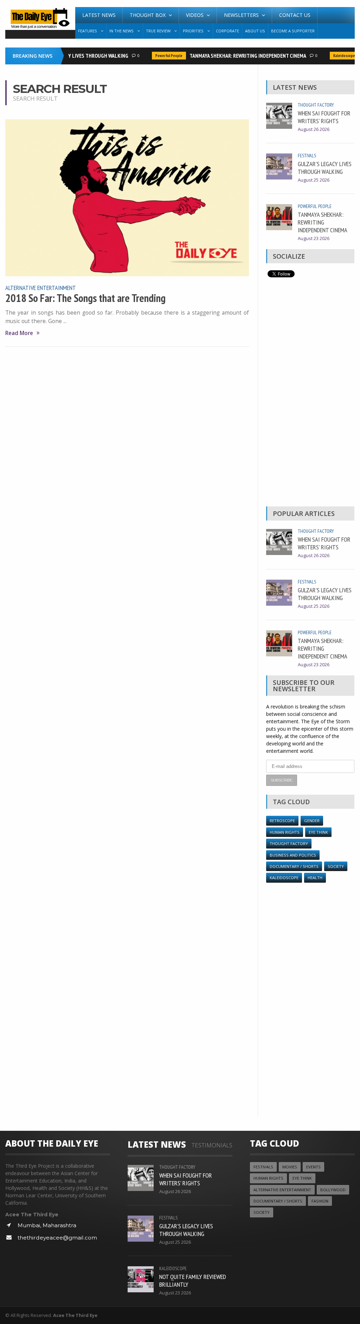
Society (336, 866)
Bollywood (333, 1189)
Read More (19, 333)
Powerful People (161, 55)
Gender (312, 820)
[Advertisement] (310, 393)
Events (313, 1166)
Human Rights (285, 832)
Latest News (99, 15)
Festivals (307, 155)
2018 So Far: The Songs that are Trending (85, 298)
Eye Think (318, 832)
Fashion (319, 1201)
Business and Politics (293, 855)
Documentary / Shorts (294, 866)
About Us (255, 30)
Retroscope (282, 820)
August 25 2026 (313, 180)
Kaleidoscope (336, 55)
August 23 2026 (313, 238)
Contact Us (294, 15)
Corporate (227, 30)
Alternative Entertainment (40, 287)
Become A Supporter (293, 30)
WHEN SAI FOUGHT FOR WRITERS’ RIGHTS (324, 117)
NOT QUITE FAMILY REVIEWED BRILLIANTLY (192, 1280)
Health (315, 877)
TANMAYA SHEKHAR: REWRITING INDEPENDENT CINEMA (240, 55)
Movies (289, 1166)
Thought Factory (316, 105)
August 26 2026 (313, 129)
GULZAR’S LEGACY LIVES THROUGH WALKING (73, 55)
